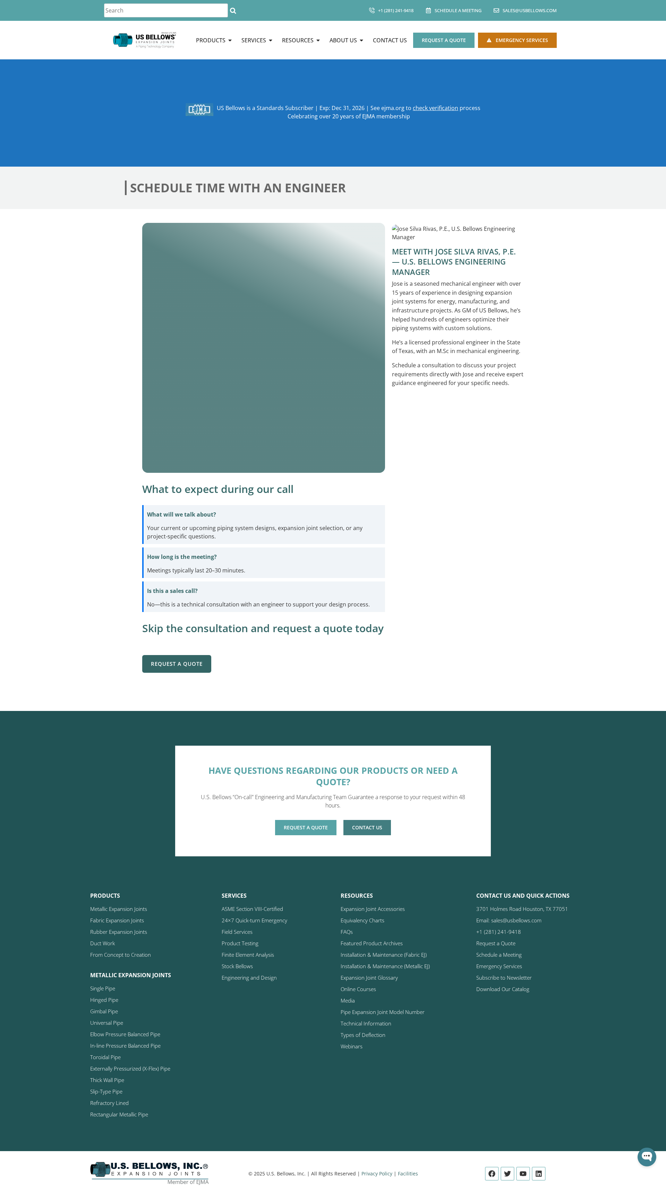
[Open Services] (270, 40)
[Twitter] (507, 1174)
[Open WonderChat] (647, 1157)
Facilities (408, 1173)
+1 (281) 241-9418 (395, 10)
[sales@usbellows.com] (496, 10)
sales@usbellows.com (530, 10)
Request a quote (177, 663)
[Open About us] (361, 40)
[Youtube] (523, 1174)
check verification (435, 108)
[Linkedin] (539, 1174)
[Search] (233, 10)
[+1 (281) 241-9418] (372, 10)
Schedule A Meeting (458, 10)
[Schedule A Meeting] (428, 10)
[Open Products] (230, 40)
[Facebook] (492, 1174)
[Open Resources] (318, 40)
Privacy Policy (376, 1173)
